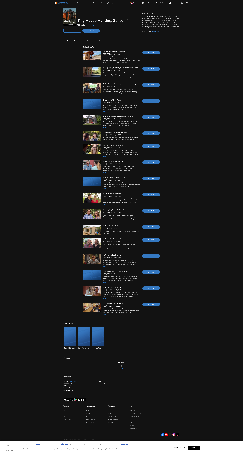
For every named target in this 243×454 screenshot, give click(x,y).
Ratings (99, 41)
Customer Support (135, 416)
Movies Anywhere (113, 419)
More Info (112, 41)
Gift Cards (110, 422)
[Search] (187, 3)
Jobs (131, 431)
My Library (89, 410)
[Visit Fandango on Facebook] (162, 434)
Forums (132, 419)
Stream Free (67, 419)
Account (88, 413)
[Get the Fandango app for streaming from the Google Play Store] (80, 399)
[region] (121, 447)
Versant (17, 444)
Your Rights (125, 444)
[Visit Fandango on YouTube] (166, 434)
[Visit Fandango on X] (170, 434)
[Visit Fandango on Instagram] (173, 434)
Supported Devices (135, 413)
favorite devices (156, 31)
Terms (38, 444)
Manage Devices (90, 419)
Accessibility (133, 428)
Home (65, 410)
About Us (132, 410)
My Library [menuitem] (109, 3)
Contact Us (133, 422)
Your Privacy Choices (179, 447)
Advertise (132, 425)
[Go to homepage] (62, 3)
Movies (66, 413)
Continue (193, 447)
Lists (109, 410)
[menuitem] (161, 3)
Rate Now (121, 369)
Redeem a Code (90, 422)
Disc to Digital (112, 416)
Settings (88, 416)
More (104, 79)
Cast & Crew (86, 41)
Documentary (73, 381)
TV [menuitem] (102, 3)
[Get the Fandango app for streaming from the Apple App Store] (68, 399)
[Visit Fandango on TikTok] (177, 434)
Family (109, 413)
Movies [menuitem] (95, 3)
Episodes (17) (71, 41)
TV (64, 416)
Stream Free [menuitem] (76, 3)
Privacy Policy (65, 444)
